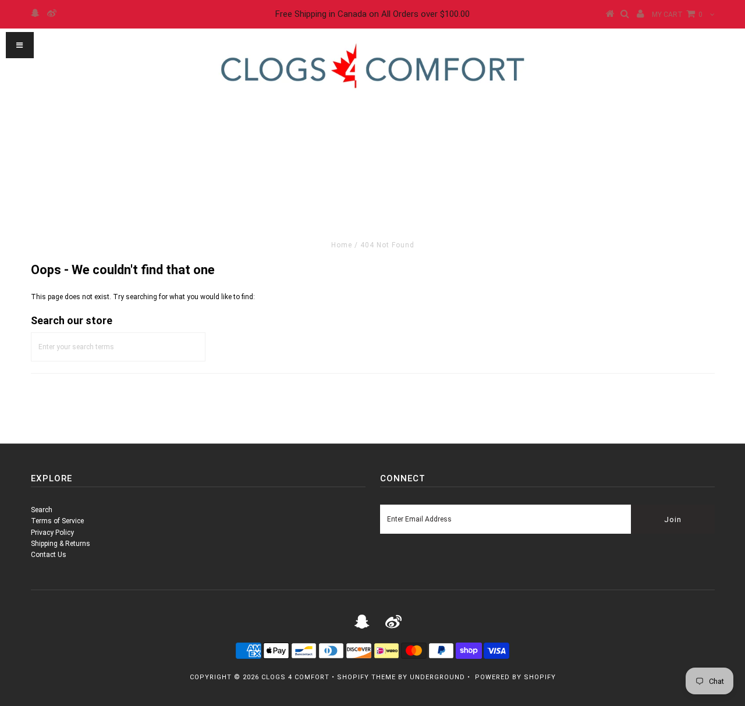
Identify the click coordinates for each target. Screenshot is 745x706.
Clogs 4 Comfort (295, 677)
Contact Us (48, 555)
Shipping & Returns (60, 544)
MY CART (677, 14)
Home (341, 245)
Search (41, 510)
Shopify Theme (366, 677)
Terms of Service (57, 521)
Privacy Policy (52, 532)
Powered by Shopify (515, 677)
